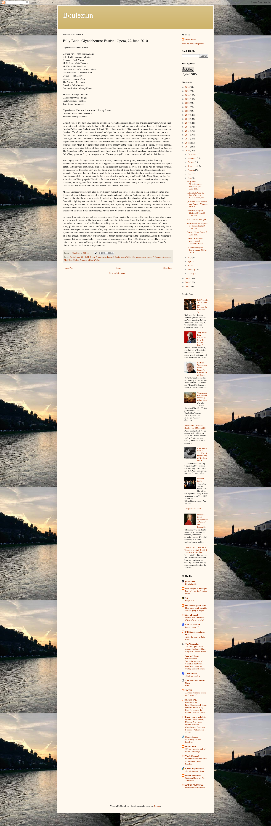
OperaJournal (191, 614)
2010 (187, 150)
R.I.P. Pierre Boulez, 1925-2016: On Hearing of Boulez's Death (202, 454)
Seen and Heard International (192, 657)
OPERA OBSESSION (194, 784)
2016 (187, 126)
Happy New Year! (193, 508)
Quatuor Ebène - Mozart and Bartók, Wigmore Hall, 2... (197, 204)
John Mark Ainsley (139, 257)
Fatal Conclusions (193, 775)
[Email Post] (95, 253)
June (190, 178)
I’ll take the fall (190, 584)
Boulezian (78, 15)
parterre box (191, 581)
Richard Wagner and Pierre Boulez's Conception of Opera (202, 368)
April (190, 261)
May (190, 257)
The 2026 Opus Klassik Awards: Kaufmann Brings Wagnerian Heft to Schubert (195, 649)
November (192, 158)
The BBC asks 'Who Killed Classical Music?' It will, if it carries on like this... (195, 550)
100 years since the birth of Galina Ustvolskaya (195, 750)
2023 (187, 99)
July (190, 174)
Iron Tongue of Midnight (196, 588)
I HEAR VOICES (192, 624)
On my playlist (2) (192, 627)
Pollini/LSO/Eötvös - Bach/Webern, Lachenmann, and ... (196, 195)
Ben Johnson (75, 257)
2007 (187, 286)
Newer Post (68, 267)
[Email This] (100, 253)
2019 (187, 114)
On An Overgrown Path (195, 605)
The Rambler (191, 673)
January (191, 273)
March (191, 265)
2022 (187, 102)
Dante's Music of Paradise (195, 787)
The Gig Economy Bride (194, 771)
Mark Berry (190, 39)
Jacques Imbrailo (113, 257)
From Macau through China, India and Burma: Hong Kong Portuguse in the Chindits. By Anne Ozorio (196, 709)
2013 (187, 138)
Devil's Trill (190, 746)
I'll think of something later (195, 633)
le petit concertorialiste (195, 716)
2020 (187, 110)
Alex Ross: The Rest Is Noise (195, 681)
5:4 (186, 598)
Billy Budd (85, 257)
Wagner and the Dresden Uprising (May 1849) (202, 396)
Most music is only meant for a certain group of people (196, 609)
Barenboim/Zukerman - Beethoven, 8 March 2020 (195, 426)
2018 (187, 118)
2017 (187, 122)
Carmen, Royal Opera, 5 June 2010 (197, 233)
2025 (187, 91)
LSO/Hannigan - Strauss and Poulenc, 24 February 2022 (202, 306)
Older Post (167, 267)
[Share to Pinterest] (112, 253)
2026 (187, 87)
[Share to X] (106, 253)
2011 (187, 146)
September (192, 166)
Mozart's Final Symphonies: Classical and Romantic (202, 520)
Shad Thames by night (196, 219)
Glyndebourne (101, 257)
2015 (187, 130)
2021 (187, 107)
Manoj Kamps (191, 736)
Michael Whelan (94, 260)
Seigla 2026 (189, 600)
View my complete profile (193, 43)
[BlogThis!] (103, 253)
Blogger (157, 805)
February (192, 269)
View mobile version (118, 273)
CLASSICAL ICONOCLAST (192, 701)
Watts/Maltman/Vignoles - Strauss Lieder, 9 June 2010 (197, 226)
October (191, 162)
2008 (187, 282)
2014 (187, 134)
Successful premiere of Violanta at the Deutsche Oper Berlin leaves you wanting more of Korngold (195, 665)
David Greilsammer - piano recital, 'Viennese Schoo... (196, 241)
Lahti (187, 685)
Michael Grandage (80, 260)
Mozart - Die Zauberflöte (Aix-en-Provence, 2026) (194, 618)
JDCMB (188, 690)
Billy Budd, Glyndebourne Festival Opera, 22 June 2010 (196, 185)
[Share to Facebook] (109, 253)
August (191, 170)
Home (118, 267)
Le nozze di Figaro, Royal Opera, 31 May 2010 (197, 250)
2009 (187, 278)
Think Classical (192, 755)
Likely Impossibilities (194, 768)
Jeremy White (126, 257)
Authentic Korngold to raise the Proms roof (195, 693)
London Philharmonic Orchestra (158, 257)
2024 (187, 95)
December (192, 154)
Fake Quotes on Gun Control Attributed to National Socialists (196, 761)
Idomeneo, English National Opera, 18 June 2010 (196, 213)
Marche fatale (200, 479)
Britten (92, 257)
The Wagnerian (192, 643)
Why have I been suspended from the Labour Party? (202, 338)
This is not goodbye (192, 676)
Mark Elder (68, 260)
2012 (187, 142)
